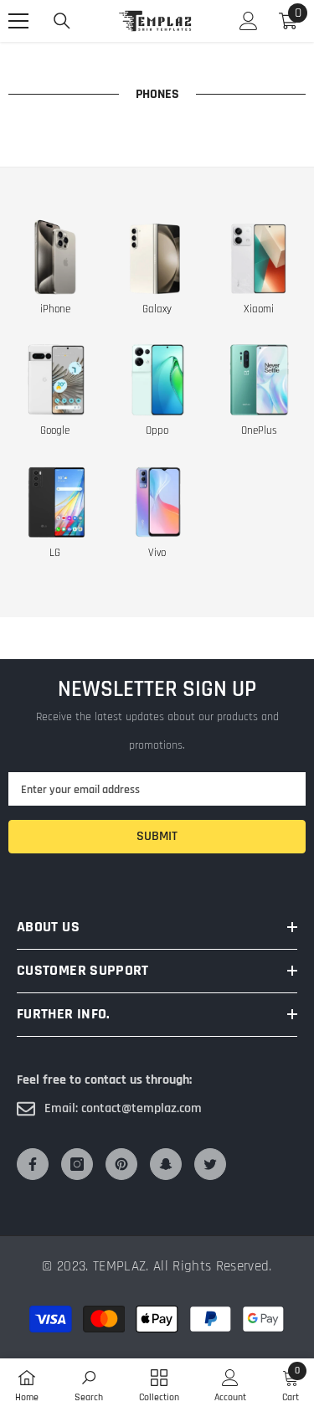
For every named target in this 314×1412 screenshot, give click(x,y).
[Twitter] (210, 1164)
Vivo (157, 552)
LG (54, 552)
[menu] (18, 21)
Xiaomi (259, 309)
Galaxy (157, 309)
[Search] (62, 21)
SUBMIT (157, 836)
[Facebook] (33, 1164)
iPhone (55, 309)
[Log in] (248, 21)
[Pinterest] (121, 1164)
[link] (89, 1385)
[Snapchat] (166, 1164)
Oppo (157, 430)
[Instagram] (77, 1164)
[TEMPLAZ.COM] (55, 256)
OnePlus (259, 430)
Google (54, 430)
